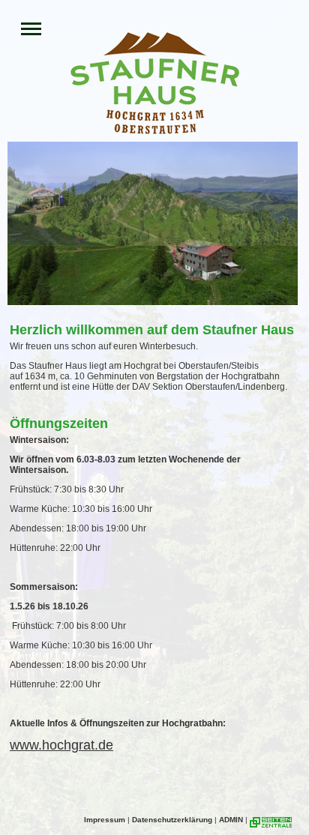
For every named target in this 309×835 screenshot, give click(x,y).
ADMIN (231, 820)
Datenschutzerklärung (172, 820)
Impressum (104, 820)
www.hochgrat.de (61, 745)
